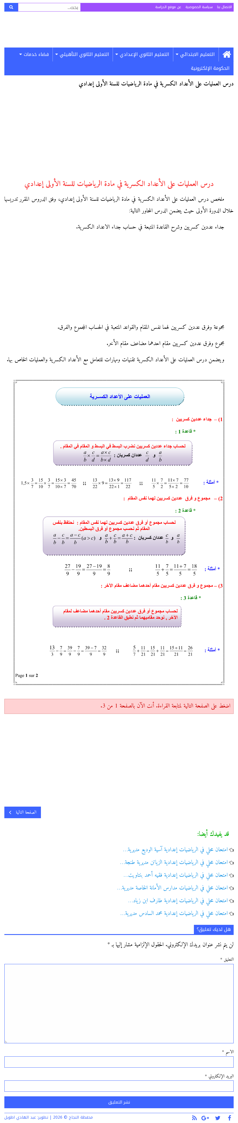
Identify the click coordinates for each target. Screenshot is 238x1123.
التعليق (227, 960)
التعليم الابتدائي (197, 54)
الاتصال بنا (224, 7)
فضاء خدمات (36, 54)
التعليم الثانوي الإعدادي (144, 54)
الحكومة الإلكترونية (210, 68)
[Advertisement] (119, 136)
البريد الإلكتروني (219, 1076)
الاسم (228, 1052)
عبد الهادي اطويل (20, 1117)
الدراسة (121, 29)
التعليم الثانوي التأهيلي (84, 54)
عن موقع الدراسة (168, 7)
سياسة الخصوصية (199, 7)
